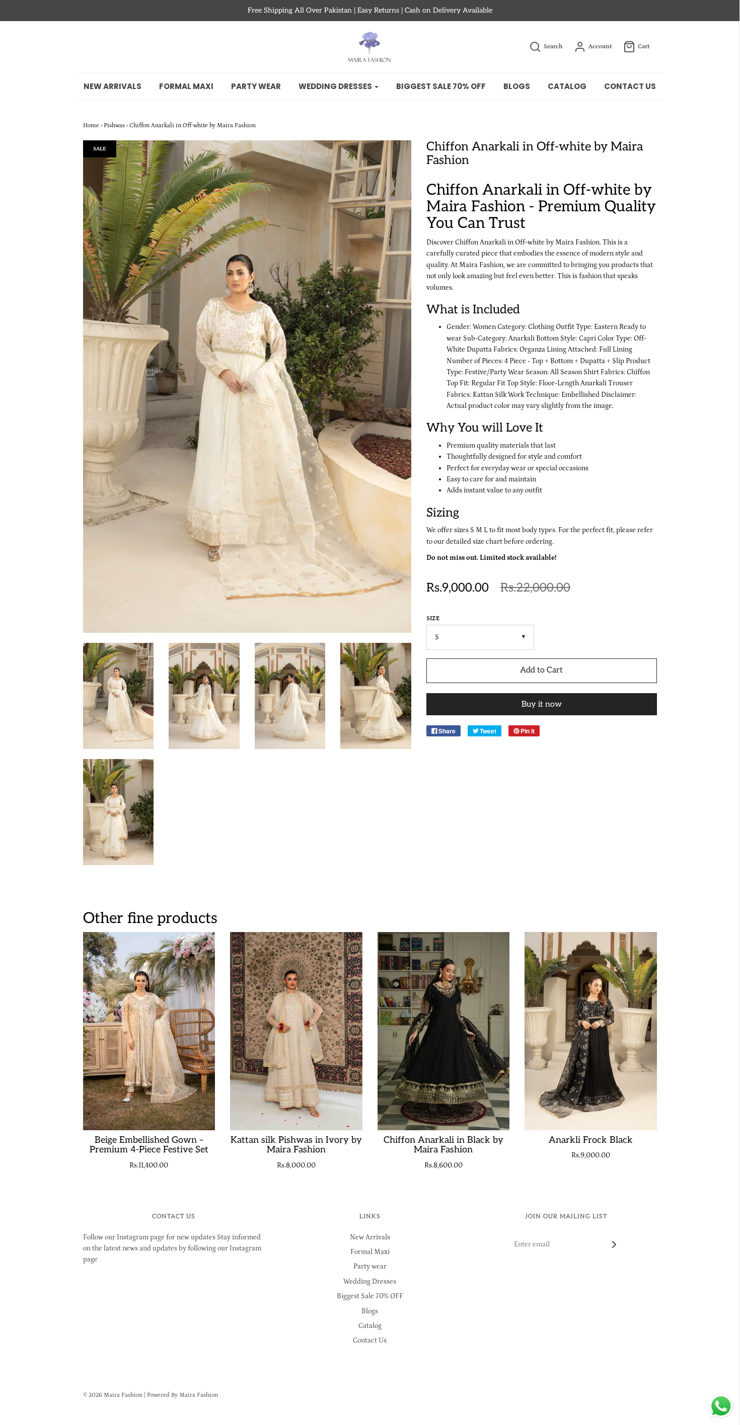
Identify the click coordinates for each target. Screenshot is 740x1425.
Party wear (256, 86)
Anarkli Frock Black (591, 1140)
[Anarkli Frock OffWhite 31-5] (375, 696)
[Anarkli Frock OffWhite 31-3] (290, 696)
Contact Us (630, 86)
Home (91, 125)
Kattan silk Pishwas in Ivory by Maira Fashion (296, 1145)
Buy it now (542, 704)
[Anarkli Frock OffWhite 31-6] (118, 812)
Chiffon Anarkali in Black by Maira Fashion (443, 1145)
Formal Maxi (186, 86)
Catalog (567, 86)
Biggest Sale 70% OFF (441, 86)
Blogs (516, 86)
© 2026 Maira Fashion (112, 1395)
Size (432, 618)
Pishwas (114, 125)
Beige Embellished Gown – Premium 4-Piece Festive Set (149, 1145)
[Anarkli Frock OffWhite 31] (118, 696)
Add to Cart (541, 670)
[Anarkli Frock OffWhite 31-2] (204, 696)
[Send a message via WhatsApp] (721, 1406)
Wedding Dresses (369, 1282)
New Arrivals (112, 86)
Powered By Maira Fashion (182, 1395)
